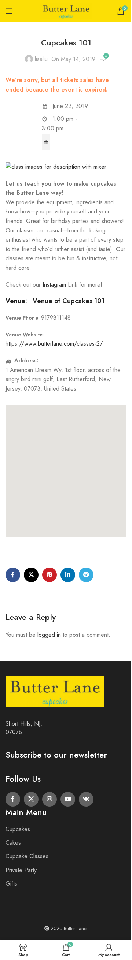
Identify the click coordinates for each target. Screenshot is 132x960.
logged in (49, 634)
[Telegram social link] (86, 575)
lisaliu (41, 59)
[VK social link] (86, 799)
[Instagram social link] (49, 799)
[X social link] (31, 575)
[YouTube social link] (67, 799)
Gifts (11, 883)
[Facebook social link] (13, 575)
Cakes (13, 842)
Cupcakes (18, 829)
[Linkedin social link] (67, 575)
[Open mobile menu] (9, 11)
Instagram (55, 284)
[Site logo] (66, 10)
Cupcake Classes (27, 856)
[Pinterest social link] (49, 575)
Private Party (21, 870)
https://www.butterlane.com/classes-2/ (54, 343)
